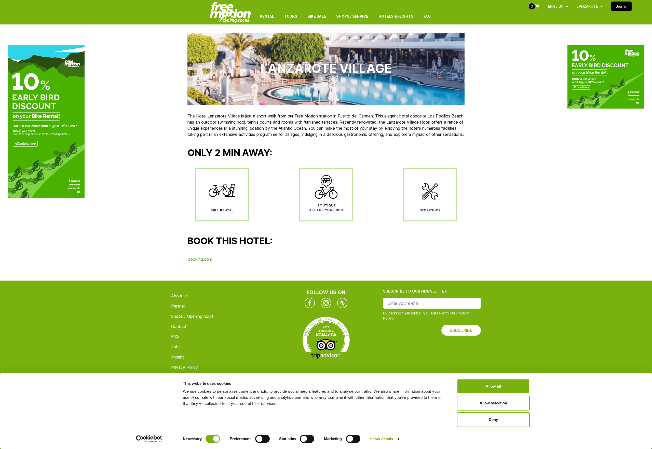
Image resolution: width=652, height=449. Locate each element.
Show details (381, 439)
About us (179, 295)
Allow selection (493, 403)
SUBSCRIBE (461, 330)
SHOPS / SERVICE (352, 16)
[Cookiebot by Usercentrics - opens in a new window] (149, 439)
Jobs (176, 346)
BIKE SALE (316, 16)
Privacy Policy (184, 367)
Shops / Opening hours (192, 316)
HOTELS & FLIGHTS (395, 16)
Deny (493, 419)
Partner (178, 306)
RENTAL (267, 16)
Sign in (621, 6)
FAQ (427, 16)
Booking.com (199, 259)
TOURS (290, 16)
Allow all (493, 386)
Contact (178, 326)
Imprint (177, 357)
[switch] (262, 439)
